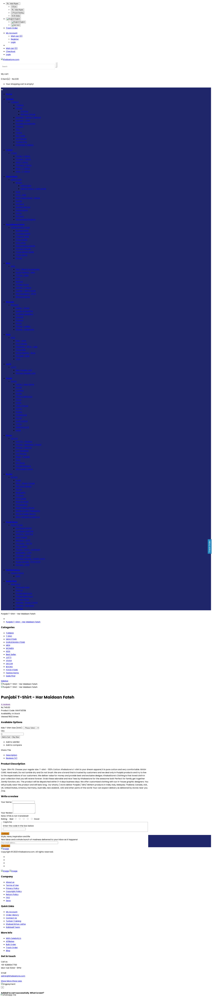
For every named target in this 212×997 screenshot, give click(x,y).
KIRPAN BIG (26, 185)
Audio (18, 480)
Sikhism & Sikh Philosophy (28, 511)
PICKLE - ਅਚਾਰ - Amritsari (28, 549)
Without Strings (28, 114)
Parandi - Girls (22, 356)
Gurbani (19, 495)
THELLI (19, 424)
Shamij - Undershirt (25, 329)
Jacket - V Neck (23, 287)
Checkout (10, 51)
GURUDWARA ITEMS (20, 227)
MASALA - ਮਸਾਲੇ (23, 540)
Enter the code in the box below (18, 825)
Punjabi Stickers (23, 466)
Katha (18, 489)
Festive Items (17, 573)
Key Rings (20, 463)
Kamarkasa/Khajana (25, 219)
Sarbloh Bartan (23, 207)
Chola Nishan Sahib (25, 252)
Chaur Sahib (21, 239)
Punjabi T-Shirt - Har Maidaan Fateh (23, 621)
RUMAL (19, 412)
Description (11, 755)
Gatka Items (22, 210)
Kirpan (19, 182)
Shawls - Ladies (23, 326)
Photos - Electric (24, 447)
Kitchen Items (22, 599)
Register (15, 39)
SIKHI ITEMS (16, 179)
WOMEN (15, 305)
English (22, 22)
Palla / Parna (22, 405)
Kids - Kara (21, 340)
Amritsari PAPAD (24, 528)
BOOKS (14, 477)
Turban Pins (21, 142)
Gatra (18, 213)
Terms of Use (12, 885)
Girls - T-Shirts (23, 171)
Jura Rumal (21, 139)
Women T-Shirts (24, 165)
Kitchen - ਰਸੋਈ (23, 565)
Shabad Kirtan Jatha (16, 924)
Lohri (18, 576)
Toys (18, 359)
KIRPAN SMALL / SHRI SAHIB (33, 188)
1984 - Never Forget (25, 483)
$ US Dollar (16, 16)
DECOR (14, 438)
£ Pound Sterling (18, 13)
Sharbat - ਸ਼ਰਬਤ (23, 555)
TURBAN (15, 102)
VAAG (18, 399)
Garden (19, 608)
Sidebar (4, 681)
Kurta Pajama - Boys (25, 353)
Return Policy (12, 894)
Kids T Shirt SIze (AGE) (11, 727)
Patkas (19, 108)
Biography (21, 492)
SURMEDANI (21, 415)
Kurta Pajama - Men (25, 272)
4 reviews (5, 704)
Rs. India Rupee (13, 4)
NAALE (19, 323)
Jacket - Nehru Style (26, 290)
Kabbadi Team (13, 927)
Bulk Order (11, 944)
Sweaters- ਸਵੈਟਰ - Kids (26, 346)
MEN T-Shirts (22, 162)
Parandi (19, 317)
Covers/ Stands (23, 249)
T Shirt (14, 153)
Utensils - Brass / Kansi (27, 602)
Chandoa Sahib (23, 233)
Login (13, 42)
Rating (4, 819)
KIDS (13, 337)
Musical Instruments (25, 246)
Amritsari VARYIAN (24, 531)
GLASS (19, 418)
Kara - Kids (21, 195)
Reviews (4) (11, 758)
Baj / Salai (20, 135)
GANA (18, 402)
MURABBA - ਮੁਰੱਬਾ (24, 552)
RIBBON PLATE (22, 427)
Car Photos (21, 453)
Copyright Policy (14, 891)
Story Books (21, 343)
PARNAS (19, 126)
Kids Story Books (23, 486)
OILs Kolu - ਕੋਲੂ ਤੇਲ (24, 543)
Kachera (20, 204)
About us (10, 882)
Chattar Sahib (22, 236)
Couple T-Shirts (23, 159)
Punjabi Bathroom (24, 596)
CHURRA (20, 390)
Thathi (19, 132)
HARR (18, 430)
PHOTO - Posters (24, 441)
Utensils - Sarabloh (25, 605)
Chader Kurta (22, 284)
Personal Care (22, 587)
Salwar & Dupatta (24, 311)
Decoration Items (24, 469)
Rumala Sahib (22, 230)
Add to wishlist (13, 742)
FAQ (8, 897)
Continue (5, 833)
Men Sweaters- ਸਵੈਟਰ (26, 293)
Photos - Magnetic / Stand (28, 444)
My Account (11, 911)
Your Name (6, 802)
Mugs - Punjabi (23, 456)
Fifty (18, 129)
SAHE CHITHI (21, 421)
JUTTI (13, 367)
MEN (13, 266)
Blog (8, 950)
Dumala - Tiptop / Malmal (28, 117)
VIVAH (14, 381)
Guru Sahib (21, 498)
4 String (24, 111)
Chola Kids (21, 349)
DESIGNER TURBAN (24, 145)
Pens (18, 460)
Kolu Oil (19, 590)
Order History (12, 915)
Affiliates (10, 941)
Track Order (12, 28)
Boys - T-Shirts (23, 168)
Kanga (19, 201)
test (18, 25)
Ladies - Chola (22, 308)
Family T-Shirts (23, 156)
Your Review (7, 812)
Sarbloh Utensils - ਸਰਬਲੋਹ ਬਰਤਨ (30, 558)
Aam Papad (21, 537)
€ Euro (14, 7)
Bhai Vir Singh (22, 501)
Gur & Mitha (21, 546)
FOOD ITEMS (17, 525)
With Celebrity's (13, 938)
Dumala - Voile (23, 120)
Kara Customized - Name (28, 198)
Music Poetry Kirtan (25, 507)
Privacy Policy (12, 888)
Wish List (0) (16, 36)
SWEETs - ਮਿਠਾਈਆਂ (24, 534)
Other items (21, 255)
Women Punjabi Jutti (25, 373)
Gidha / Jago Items (25, 384)
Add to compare (14, 745)
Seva (8, 900)
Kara (18, 191)
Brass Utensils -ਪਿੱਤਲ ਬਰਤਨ (28, 562)
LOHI (18, 278)
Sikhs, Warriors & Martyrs (28, 517)
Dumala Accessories (25, 123)
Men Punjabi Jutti (24, 370)
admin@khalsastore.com (13, 976)
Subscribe (5, 846)
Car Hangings (22, 450)
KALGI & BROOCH (24, 396)
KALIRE (19, 387)
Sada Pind (15, 584)
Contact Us (11, 918)
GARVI (19, 409)
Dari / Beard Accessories (28, 269)
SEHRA (19, 393)
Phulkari (19, 320)
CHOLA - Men (22, 275)
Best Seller (11, 654)
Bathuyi (19, 281)
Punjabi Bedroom (24, 593)
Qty (3, 730)
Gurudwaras (21, 504)
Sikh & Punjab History (26, 514)
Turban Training (13, 921)
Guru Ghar (21, 242)
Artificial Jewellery (24, 314)
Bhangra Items (23, 297)
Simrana (20, 216)
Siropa (19, 258)
